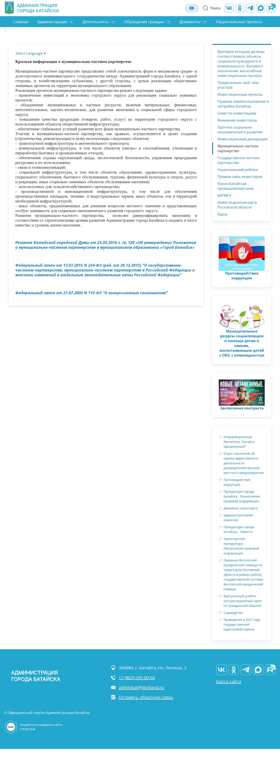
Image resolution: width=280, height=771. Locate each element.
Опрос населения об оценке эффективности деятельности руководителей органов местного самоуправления (244, 463)
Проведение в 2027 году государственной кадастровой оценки (242, 624)
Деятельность (95, 21)
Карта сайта (228, 681)
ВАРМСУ (224, 195)
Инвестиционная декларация (242, 139)
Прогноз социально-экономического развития (239, 129)
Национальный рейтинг (237, 169)
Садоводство (233, 613)
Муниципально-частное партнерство (237, 148)
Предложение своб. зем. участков (238, 85)
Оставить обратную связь (146, 697)
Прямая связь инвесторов (239, 176)
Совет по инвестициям (236, 113)
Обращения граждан (144, 21)
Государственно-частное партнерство (238, 160)
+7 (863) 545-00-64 (137, 677)
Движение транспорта (241, 508)
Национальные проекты (239, 21)
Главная (20, 21)
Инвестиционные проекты (239, 94)
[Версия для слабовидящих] (192, 8)
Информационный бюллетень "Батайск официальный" (239, 442)
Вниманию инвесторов (237, 120)
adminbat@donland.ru (141, 687)
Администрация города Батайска (38, 8)
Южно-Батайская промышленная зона (235, 186)
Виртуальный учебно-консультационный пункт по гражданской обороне (243, 601)
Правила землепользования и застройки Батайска (243, 104)
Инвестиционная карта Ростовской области (237, 205)
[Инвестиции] (8, 29)
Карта (222, 214)
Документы (190, 21)
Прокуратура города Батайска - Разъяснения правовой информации (242, 496)
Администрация (52, 21)
